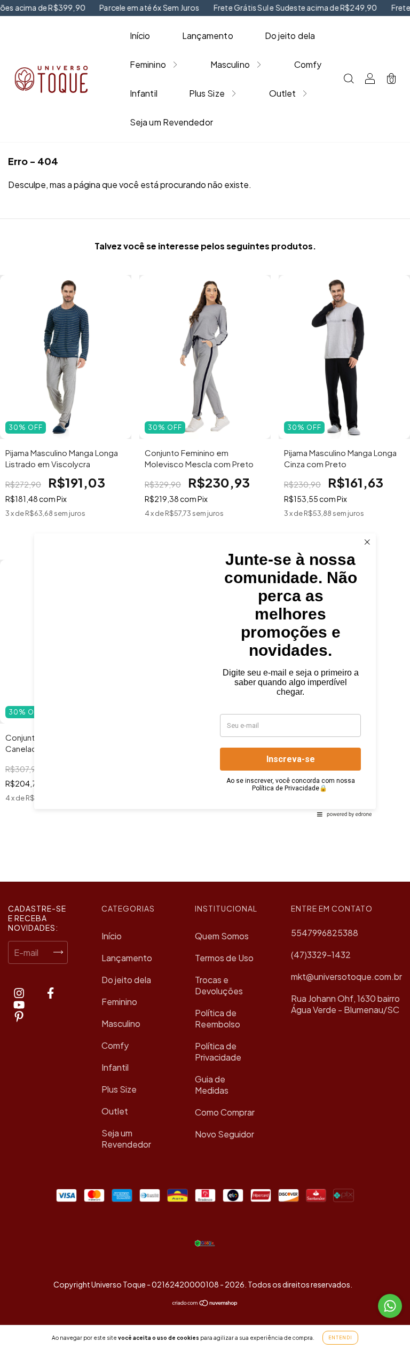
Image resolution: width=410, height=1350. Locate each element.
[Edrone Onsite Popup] (205, 675)
